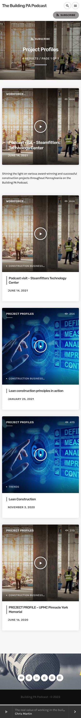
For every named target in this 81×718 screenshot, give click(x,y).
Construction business (26, 266)
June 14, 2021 (18, 155)
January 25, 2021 (21, 399)
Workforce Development (16, 94)
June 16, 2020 (18, 620)
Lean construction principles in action (36, 391)
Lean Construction (22, 499)
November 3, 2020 (21, 507)
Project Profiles (20, 314)
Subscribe (65, 15)
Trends (14, 486)
